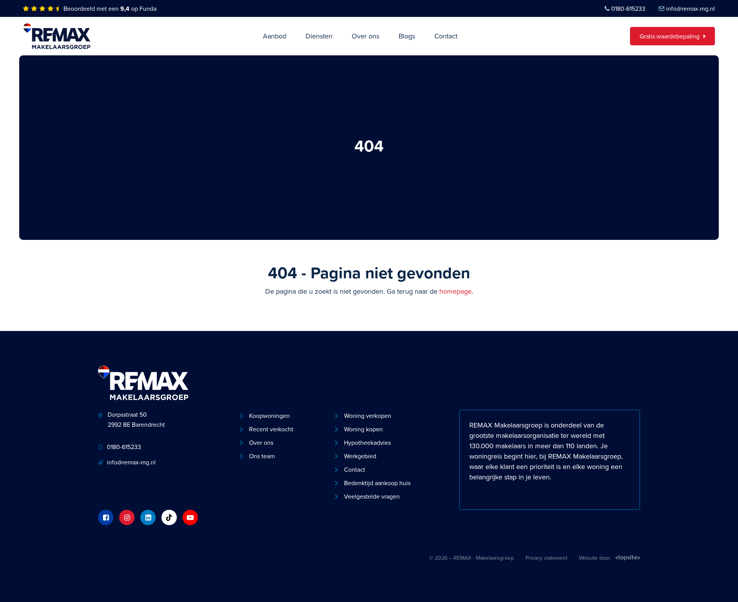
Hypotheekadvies (367, 442)
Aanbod (274, 36)
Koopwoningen (269, 415)
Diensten (319, 36)
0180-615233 (628, 8)
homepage (455, 291)
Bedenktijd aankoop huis (377, 483)
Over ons (365, 36)
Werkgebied (360, 456)
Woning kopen (363, 429)
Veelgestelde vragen (372, 496)
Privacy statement (546, 558)
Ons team (262, 456)
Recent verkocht (271, 429)
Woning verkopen (367, 415)
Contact (445, 36)
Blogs (407, 36)
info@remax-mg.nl (690, 8)
